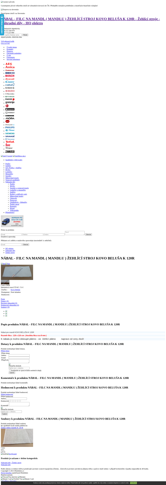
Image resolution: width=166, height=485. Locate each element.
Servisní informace (13, 59)
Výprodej (9, 156)
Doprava (10, 51)
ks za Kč (5, 43)
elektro (9, 248)
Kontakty (10, 49)
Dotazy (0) (5, 301)
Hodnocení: (5, 401)
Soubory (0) (5, 307)
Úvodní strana (12, 47)
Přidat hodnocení (7, 394)
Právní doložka (6, 473)
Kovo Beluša (15, 290)
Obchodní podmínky (14, 53)
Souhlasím (133, 483)
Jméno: (3, 399)
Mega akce (22, 156)
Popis (3, 299)
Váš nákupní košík (7, 41)
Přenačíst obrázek (15, 366)
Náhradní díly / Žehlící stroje (11, 463)
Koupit (14, 454)
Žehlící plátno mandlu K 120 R (12, 428)
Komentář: (5, 405)
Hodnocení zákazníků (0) (10, 305)
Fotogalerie (11, 57)
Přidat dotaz (5, 351)
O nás (9, 55)
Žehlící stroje (10, 253)
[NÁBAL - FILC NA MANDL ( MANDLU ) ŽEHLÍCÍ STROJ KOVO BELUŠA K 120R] (83, 272)
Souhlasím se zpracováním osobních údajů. (26, 370)
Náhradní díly (10, 251)
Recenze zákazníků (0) (9, 303)
